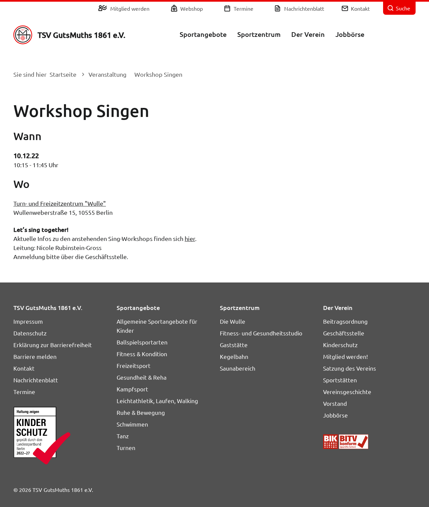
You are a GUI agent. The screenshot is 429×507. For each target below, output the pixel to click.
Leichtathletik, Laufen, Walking (157, 400)
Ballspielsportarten (142, 341)
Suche (403, 8)
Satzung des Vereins (349, 368)
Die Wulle (232, 321)
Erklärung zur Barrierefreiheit (52, 344)
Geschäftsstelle (343, 332)
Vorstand (335, 403)
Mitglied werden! (345, 356)
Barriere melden (35, 356)
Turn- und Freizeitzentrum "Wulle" (59, 203)
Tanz (123, 435)
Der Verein (308, 34)
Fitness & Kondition (142, 353)
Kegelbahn (234, 356)
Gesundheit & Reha (142, 377)
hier (190, 238)
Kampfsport (132, 388)
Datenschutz (30, 332)
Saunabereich (237, 368)
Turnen (126, 447)
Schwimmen (132, 424)
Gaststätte (234, 344)
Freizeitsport (133, 365)
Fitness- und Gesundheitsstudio (261, 332)
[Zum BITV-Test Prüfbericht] (345, 441)
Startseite (63, 74)
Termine (243, 8)
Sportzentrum (259, 34)
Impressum (28, 321)
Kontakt (360, 8)
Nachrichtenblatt (304, 8)
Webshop (191, 8)
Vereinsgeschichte (347, 391)
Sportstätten (340, 379)
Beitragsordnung (345, 321)
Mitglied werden (129, 8)
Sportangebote (203, 34)
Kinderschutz (340, 344)
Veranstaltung (107, 74)
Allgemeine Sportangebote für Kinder (157, 326)
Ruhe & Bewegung (141, 412)
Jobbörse (349, 34)
